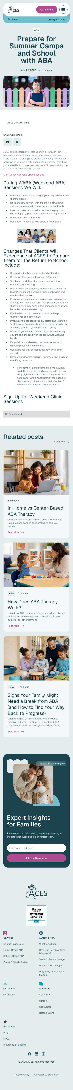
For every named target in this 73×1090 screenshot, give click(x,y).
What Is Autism (47, 943)
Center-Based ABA (13, 943)
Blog (6, 1032)
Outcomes (9, 994)
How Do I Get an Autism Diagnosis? (52, 951)
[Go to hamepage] (14, 9)
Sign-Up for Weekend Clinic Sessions (23, 174)
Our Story (44, 994)
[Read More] (16, 532)
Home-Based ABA (13, 949)
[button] (63, 9)
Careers (43, 1000)
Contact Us (45, 1006)
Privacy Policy (21, 1074)
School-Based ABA (13, 956)
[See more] (62, 441)
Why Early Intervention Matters (51, 973)
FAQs (6, 1038)
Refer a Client (46, 1012)
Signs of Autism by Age (52, 959)
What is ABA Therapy (50, 965)
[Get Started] (46, 9)
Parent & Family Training (16, 962)
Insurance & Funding (14, 1044)
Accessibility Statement (46, 1074)
